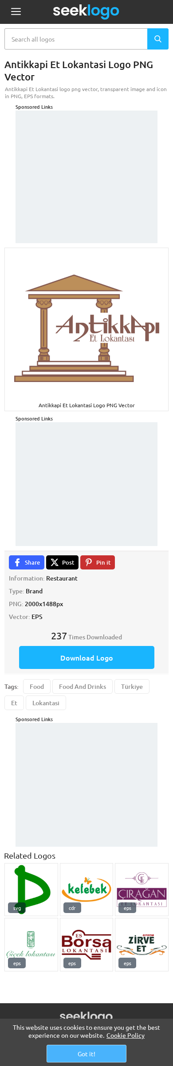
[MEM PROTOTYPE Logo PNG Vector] (31, 890)
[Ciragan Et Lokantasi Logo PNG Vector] (142, 890)
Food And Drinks (82, 686)
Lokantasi (45, 703)
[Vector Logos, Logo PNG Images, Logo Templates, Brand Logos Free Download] (86, 11)
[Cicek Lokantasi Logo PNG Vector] (31, 944)
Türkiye (132, 686)
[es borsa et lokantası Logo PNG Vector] (87, 944)
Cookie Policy (125, 1035)
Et (14, 703)
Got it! (86, 1054)
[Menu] (16, 12)
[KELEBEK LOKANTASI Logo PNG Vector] (87, 890)
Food (37, 686)
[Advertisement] (86, 166)
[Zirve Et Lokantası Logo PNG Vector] (142, 944)
